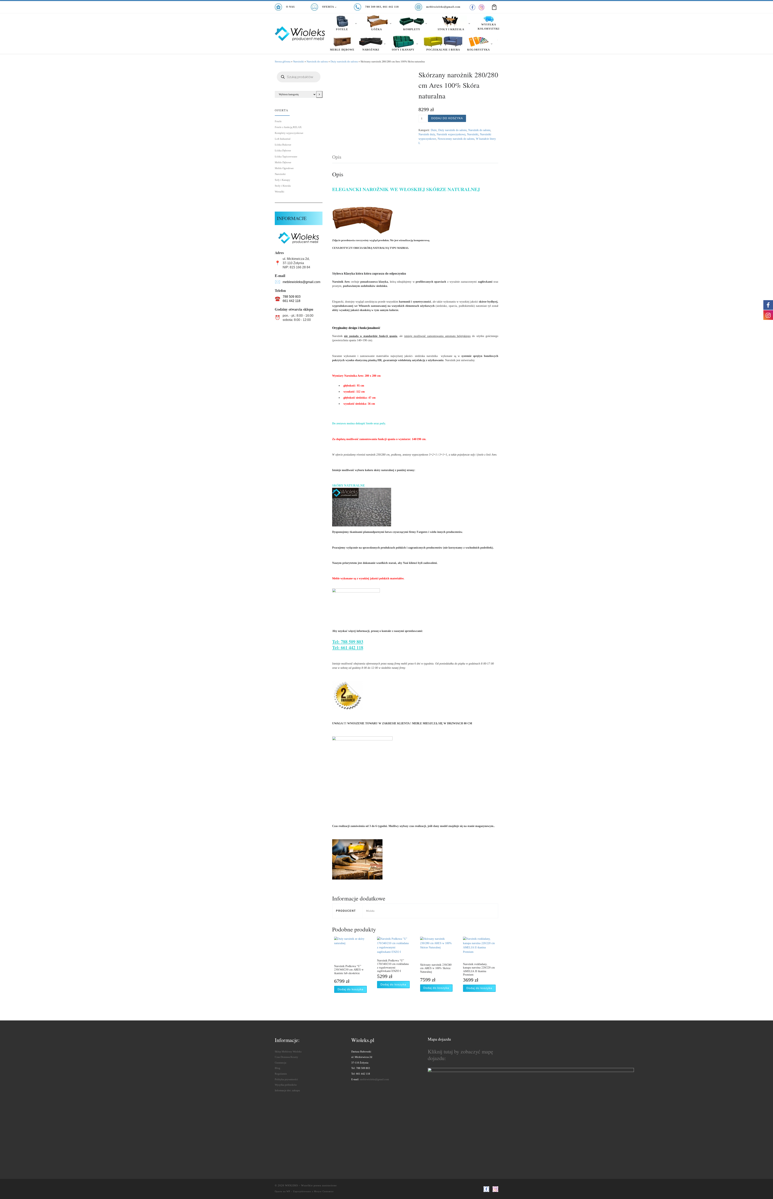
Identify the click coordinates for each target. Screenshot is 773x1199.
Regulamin (281, 1073)
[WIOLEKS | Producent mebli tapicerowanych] (300, 32)
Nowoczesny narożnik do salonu (456, 138)
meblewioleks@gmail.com (301, 282)
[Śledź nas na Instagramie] (481, 7)
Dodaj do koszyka (447, 118)
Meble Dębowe (283, 162)
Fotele (278, 121)
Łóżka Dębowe (283, 150)
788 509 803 (292, 296)
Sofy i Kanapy (282, 179)
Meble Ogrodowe (284, 168)
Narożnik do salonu (317, 61)
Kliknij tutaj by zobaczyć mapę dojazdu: (460, 1055)
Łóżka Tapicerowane (286, 156)
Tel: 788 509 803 (347, 641)
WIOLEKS (291, 1185)
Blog (277, 1068)
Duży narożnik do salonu (344, 61)
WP (288, 1191)
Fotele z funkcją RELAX (288, 127)
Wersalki (279, 191)
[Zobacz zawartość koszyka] (494, 7)
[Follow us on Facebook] (472, 7)
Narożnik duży (427, 134)
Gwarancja (280, 1062)
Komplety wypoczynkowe (289, 132)
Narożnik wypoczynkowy (451, 134)
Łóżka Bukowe (283, 144)
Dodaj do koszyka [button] (350, 989)
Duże (434, 130)
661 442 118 (291, 301)
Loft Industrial (282, 138)
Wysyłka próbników (286, 1084)
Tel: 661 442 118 (347, 647)
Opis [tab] (336, 157)
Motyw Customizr (324, 1191)
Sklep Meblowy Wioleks (288, 1051)
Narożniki (298, 61)
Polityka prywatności (286, 1079)
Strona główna (282, 61)
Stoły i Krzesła (283, 185)
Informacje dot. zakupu (287, 1090)
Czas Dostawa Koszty (286, 1057)
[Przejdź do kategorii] (319, 94)
